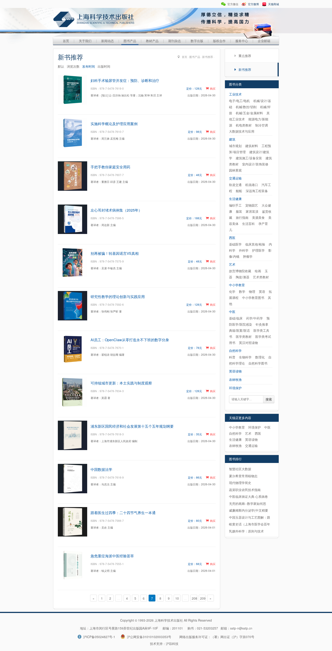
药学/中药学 (254, 318)
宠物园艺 (251, 205)
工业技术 (235, 94)
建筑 (232, 139)
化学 (232, 291)
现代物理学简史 (240, 482)
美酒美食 (258, 217)
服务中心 (241, 40)
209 (203, 598)
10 (177, 598)
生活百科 (248, 223)
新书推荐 (207, 57)
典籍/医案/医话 (239, 330)
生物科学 (245, 357)
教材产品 (152, 40)
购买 (212, 88)
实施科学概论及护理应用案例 (114, 123)
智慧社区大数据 (240, 469)
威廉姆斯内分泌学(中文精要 (248, 510)
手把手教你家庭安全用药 (110, 166)
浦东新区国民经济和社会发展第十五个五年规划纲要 (132, 426)
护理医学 (258, 250)
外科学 (243, 250)
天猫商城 (273, 4)
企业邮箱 (264, 40)
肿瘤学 (248, 256)
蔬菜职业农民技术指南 (245, 489)
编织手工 (235, 205)
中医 (232, 311)
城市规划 (235, 145)
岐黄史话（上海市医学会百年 (249, 524)
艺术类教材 (261, 277)
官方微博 (253, 4)
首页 (66, 40)
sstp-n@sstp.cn (241, 628)
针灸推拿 (262, 324)
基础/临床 (236, 318)
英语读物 (235, 371)
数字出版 (197, 40)
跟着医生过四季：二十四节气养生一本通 (123, 512)
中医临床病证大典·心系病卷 (248, 496)
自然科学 (235, 350)
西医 (232, 237)
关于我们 (85, 40)
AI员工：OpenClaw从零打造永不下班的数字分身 (130, 339)
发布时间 (88, 66)
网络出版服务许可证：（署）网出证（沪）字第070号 (216, 636)
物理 (252, 291)
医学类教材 (244, 336)
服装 (239, 211)
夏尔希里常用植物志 (243, 476)
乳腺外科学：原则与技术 (246, 531)
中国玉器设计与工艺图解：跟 (249, 517)
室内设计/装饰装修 (255, 164)
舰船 (239, 190)
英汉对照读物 (248, 342)
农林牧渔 (235, 379)
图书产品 (130, 40)
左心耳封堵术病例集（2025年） (116, 210)
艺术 (232, 264)
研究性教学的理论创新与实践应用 (118, 296)
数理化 (260, 357)
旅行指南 (242, 217)
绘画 (258, 271)
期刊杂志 (174, 40)
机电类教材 (244, 125)
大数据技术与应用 (241, 131)
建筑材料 (251, 145)
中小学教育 (237, 285)
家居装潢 (252, 211)
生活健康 (235, 198)
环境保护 (235, 388)
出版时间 (104, 66)
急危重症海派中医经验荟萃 (112, 555)
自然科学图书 (257, 363)
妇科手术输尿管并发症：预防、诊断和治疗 (125, 80)
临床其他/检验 (255, 244)
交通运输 (235, 178)
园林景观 (235, 170)
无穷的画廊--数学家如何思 (247, 503)
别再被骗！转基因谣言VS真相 (115, 253)
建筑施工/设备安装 (249, 158)
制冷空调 (261, 125)
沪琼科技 (172, 643)
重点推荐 (244, 55)
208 (194, 598)
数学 (242, 291)
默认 (61, 66)
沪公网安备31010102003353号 (148, 636)
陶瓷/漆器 (242, 277)
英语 (262, 291)
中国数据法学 (101, 469)
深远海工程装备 (257, 190)
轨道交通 (235, 184)
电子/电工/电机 (239, 100)
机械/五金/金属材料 (249, 113)
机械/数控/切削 (246, 107)
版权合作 (219, 40)
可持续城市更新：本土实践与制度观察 (121, 383)
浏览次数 (73, 66)
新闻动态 (107, 40)
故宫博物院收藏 (240, 271)
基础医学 (235, 244)
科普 (232, 357)
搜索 (269, 399)
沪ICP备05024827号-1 (98, 636)
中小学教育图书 (253, 297)
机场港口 (251, 184)
